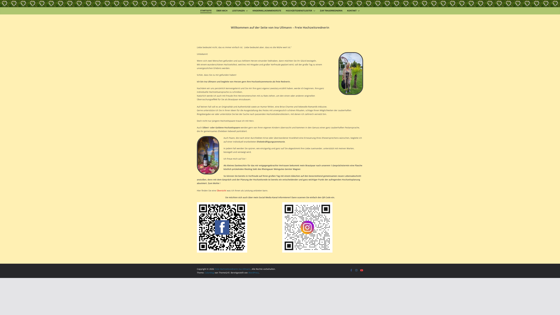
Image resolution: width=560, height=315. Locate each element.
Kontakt (352, 10)
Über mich (222, 10)
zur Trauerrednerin (331, 10)
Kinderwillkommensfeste (267, 10)
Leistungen (238, 10)
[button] (246, 11)
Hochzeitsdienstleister (299, 10)
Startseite (206, 10)
